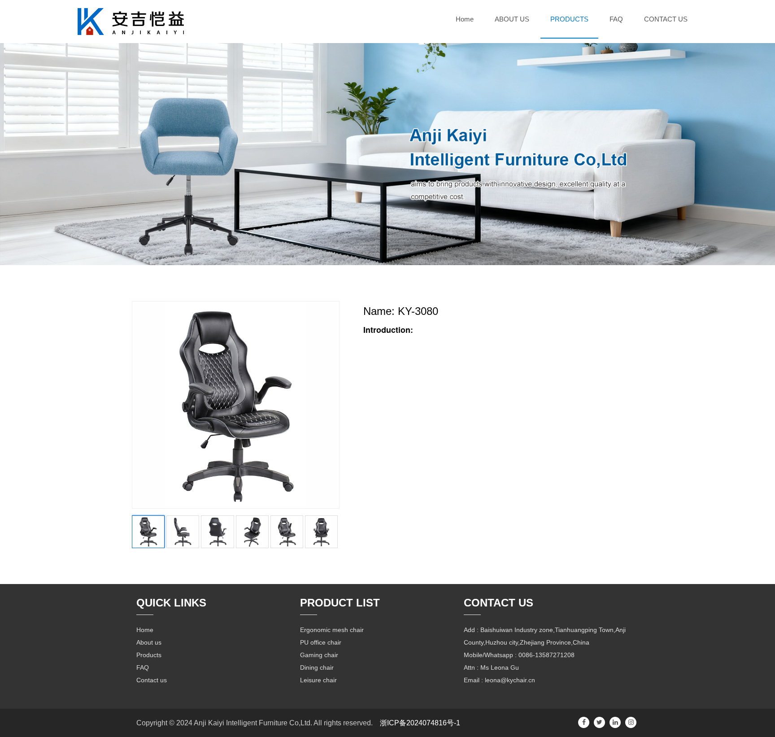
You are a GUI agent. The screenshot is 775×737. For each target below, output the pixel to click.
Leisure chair (318, 680)
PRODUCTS (569, 19)
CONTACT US (666, 19)
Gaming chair (319, 655)
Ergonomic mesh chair (332, 629)
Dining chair (317, 667)
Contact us (151, 680)
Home (465, 19)
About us (148, 642)
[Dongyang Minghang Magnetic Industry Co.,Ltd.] (131, 19)
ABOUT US (512, 19)
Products (148, 655)
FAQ (616, 19)
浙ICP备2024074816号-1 (420, 723)
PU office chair (320, 642)
